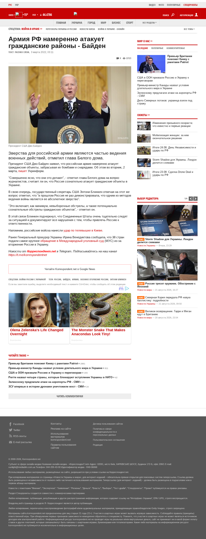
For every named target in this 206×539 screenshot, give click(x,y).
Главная (61, 22)
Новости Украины (146, 245)
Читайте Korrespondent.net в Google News (70, 269)
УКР (17, 5)
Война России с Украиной (32, 279)
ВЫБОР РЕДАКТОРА (147, 198)
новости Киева (87, 29)
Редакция (98, 445)
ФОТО (161, 5)
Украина (77, 22)
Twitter (16, 430)
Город (91, 22)
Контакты (56, 423)
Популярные (157, 48)
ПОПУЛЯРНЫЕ (173, 5)
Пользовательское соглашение (109, 440)
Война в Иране (73, 29)
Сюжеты (142, 115)
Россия (57, 279)
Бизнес (116, 22)
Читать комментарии (70, 396)
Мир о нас (143, 41)
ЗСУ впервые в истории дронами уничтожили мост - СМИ (48, 386)
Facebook (18, 424)
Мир (103, 22)
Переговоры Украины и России (61, 29)
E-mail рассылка (22, 442)
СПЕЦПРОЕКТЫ (190, 5)
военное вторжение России (94, 279)
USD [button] (34, 14)
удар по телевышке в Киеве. (84, 230)
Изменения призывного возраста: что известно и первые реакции (172, 124)
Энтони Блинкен (118, 279)
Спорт (129, 22)
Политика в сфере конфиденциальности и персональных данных (105, 432)
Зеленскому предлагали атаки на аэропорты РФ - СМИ (46, 381)
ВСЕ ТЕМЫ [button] (188, 29)
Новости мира (144, 290)
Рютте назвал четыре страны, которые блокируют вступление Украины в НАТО (62, 377)
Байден (66, 279)
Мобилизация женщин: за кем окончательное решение (170, 137)
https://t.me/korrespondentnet (27, 255)
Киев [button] (11, 14)
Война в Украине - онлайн (111, 29)
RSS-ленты (19, 436)
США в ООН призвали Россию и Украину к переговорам (48, 372)
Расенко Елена (22, 52)
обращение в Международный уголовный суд (72, 240)
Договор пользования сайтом (108, 424)
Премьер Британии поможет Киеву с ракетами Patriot (46, 363)
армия (75, 279)
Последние (142, 48)
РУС (10, 5)
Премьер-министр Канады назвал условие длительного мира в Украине (58, 368)
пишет (22, 171)
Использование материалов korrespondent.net (61, 436)
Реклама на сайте (61, 428)
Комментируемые (176, 48)
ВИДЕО (152, 5)
